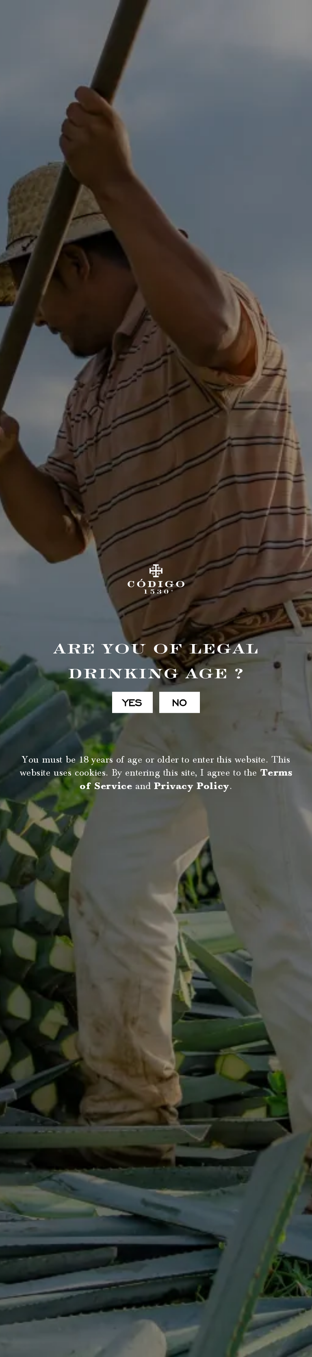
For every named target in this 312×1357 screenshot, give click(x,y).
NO (179, 702)
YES (132, 702)
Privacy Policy (191, 786)
